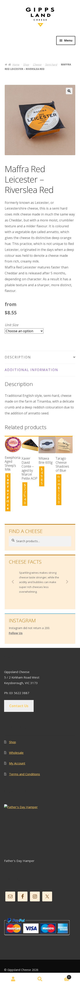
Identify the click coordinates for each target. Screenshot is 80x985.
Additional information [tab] (31, 370)
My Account (17, 763)
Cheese (37, 64)
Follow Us (16, 633)
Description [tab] (18, 357)
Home (15, 64)
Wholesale (16, 753)
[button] (69, 91)
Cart (61, 976)
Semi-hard (51, 64)
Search (40, 979)
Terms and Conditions (24, 774)
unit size (11, 325)
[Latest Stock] (40, 831)
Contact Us (18, 705)
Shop (26, 64)
